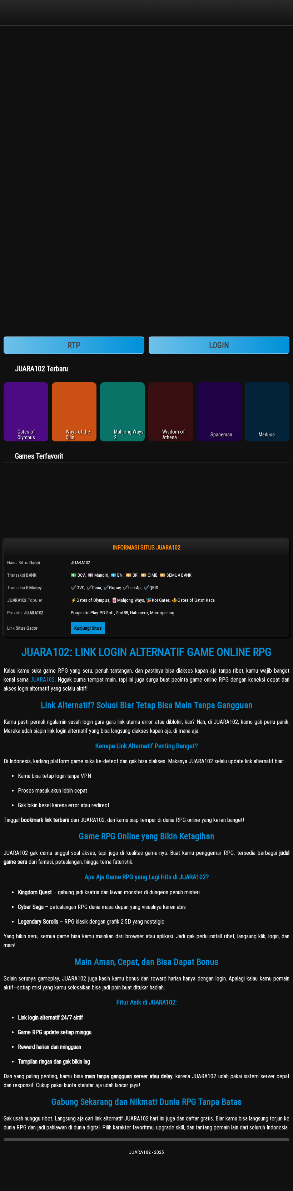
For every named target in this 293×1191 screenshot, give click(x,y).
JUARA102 (42, 679)
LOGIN (219, 345)
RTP (74, 345)
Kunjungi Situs (87, 628)
